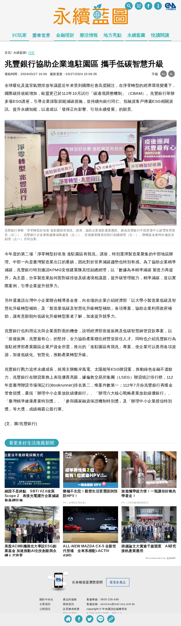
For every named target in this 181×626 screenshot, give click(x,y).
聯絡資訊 (68, 604)
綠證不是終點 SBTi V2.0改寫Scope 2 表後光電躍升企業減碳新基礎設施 (32, 495)
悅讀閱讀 (160, 35)
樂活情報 (89, 35)
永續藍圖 (136, 35)
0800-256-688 (109, 599)
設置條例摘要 (71, 609)
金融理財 (65, 35)
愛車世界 (41, 35)
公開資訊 (45, 609)
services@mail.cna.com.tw (117, 604)
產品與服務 (70, 599)
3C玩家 (19, 35)
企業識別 (45, 604)
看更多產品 (118, 582)
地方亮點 (113, 35)
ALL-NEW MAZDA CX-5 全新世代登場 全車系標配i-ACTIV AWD (89, 550)
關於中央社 (46, 599)
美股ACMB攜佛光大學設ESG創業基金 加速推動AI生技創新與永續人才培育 (31, 550)
